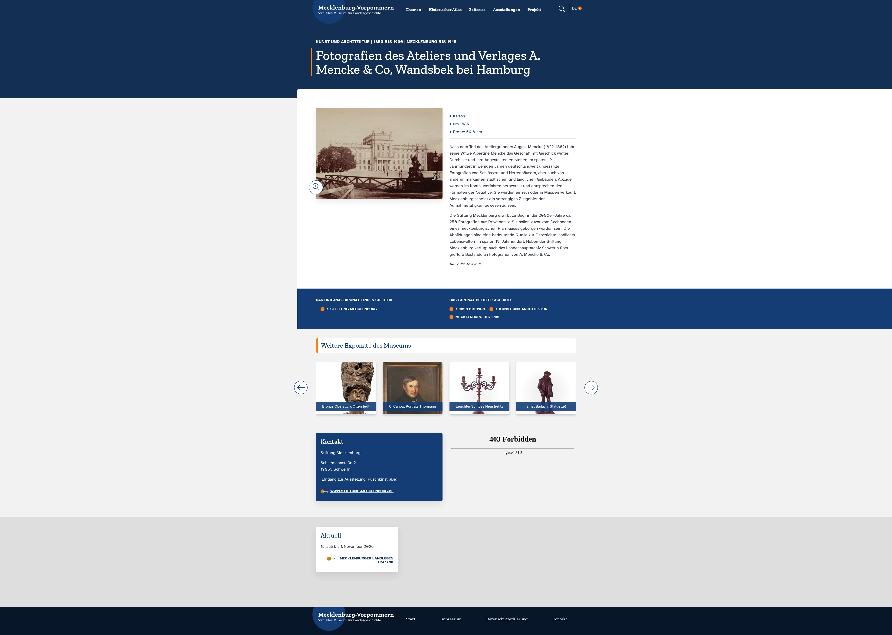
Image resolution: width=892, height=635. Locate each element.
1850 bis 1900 (388, 41)
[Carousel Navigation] (446, 388)
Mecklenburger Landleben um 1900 (366, 560)
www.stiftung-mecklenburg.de (362, 491)
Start (411, 619)
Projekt (534, 9)
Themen (413, 9)
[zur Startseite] (353, 614)
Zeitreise (477, 9)
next (591, 388)
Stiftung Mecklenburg (353, 309)
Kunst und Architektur (343, 41)
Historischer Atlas (445, 9)
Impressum (451, 619)
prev (301, 388)
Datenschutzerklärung (507, 619)
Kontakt (559, 619)
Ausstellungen (506, 9)
